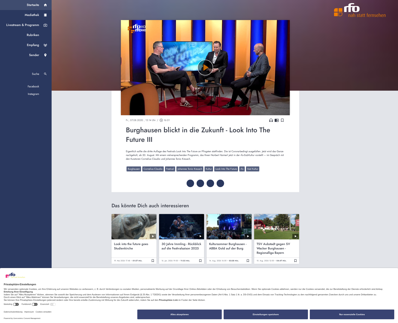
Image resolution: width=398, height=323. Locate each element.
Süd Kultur (252, 169)
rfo (242, 169)
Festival (170, 169)
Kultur (209, 169)
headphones (271, 120)
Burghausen (134, 169)
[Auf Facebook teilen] (190, 183)
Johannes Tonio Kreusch (190, 169)
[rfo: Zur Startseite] (360, 10)
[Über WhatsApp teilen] (210, 183)
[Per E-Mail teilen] (220, 183)
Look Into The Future (226, 169)
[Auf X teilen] (200, 183)
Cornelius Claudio (153, 169)
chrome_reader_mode (276, 120)
